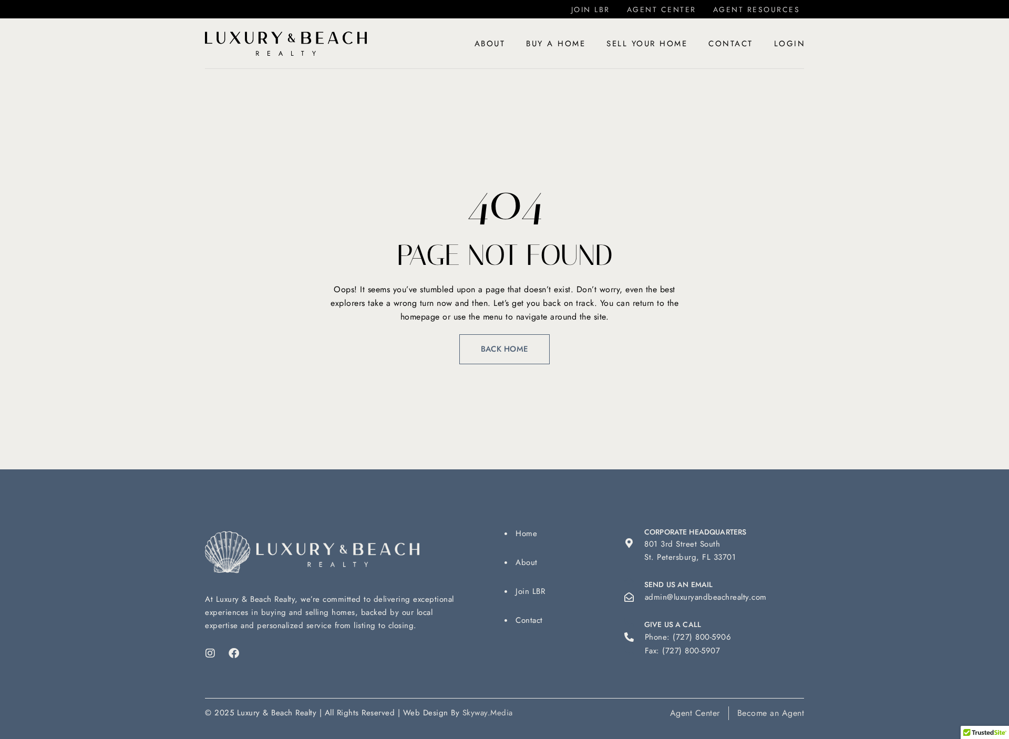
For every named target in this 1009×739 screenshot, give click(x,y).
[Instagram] (210, 653)
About (490, 43)
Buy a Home (555, 43)
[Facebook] (234, 653)
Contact (730, 43)
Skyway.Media (487, 713)
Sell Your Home (646, 43)
